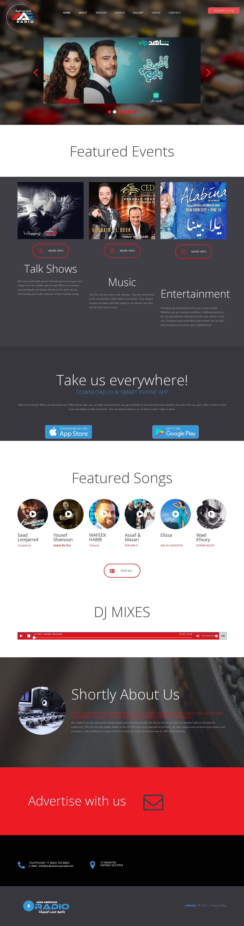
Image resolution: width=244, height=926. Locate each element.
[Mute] (197, 635)
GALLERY (138, 12)
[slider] (113, 637)
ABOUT (83, 12)
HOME (66, 12)
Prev (35, 72)
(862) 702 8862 (59, 862)
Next (208, 72)
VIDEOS (155, 12)
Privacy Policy (218, 905)
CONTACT (175, 12)
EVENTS (120, 12)
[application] (122, 636)
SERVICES (101, 12)
